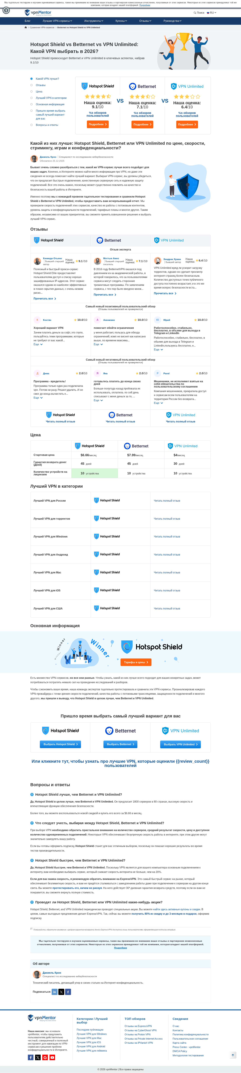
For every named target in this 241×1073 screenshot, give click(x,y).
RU (212, 12)
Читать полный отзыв (60, 421)
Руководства (171, 21)
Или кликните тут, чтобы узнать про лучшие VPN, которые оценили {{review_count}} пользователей (120, 763)
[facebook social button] (30, 1057)
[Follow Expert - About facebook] (68, 992)
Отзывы (144, 21)
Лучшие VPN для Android (91, 1046)
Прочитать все (44, 298)
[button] (6, 10)
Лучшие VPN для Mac (89, 1038)
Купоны (120, 21)
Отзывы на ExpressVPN (138, 1026)
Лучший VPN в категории (51, 98)
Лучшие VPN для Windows (92, 1034)
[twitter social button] (38, 1057)
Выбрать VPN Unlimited (179, 744)
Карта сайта (179, 1042)
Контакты (178, 1030)
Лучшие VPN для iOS (89, 1042)
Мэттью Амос (111, 258)
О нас (176, 1026)
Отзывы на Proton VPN (138, 1034)
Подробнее (96, 124)
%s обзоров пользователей (98, 114)
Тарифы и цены (135, 662)
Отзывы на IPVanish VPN (139, 1042)
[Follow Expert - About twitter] (61, 992)
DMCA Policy (180, 1051)
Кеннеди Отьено (52, 258)
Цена (39, 91)
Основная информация (50, 104)
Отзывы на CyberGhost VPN (141, 1030)
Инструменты (92, 21)
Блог (27, 21)
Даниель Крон (48, 157)
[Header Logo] (38, 12)
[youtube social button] (52, 1057)
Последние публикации (90, 1029)
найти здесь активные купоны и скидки (176, 909)
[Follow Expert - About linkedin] (55, 992)
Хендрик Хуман (172, 259)
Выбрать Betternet (119, 744)
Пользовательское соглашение (190, 1038)
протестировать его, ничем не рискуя (77, 888)
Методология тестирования (188, 1055)
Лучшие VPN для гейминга (92, 1050)
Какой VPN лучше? (47, 78)
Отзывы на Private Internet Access (144, 1038)
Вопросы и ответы (47, 125)
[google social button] (45, 1057)
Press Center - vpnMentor (187, 1047)
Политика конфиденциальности (191, 1034)
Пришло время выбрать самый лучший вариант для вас (50, 114)
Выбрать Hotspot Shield (59, 744)
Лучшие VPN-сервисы (56, 21)
